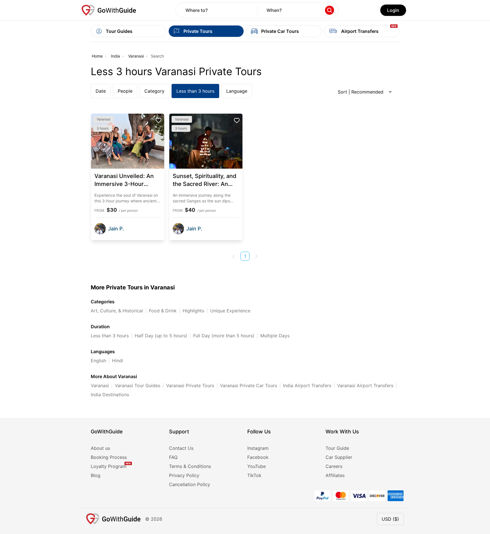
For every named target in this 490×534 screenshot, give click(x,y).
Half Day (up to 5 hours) (161, 335)
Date (101, 91)
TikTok (254, 475)
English (98, 360)
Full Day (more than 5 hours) (223, 335)
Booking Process (109, 457)
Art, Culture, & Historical (117, 310)
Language (236, 91)
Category (154, 91)
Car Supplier (339, 457)
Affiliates (335, 475)
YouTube (256, 466)
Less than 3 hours (195, 91)
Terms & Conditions (190, 466)
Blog (95, 475)
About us (100, 448)
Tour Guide (337, 448)
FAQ (173, 457)
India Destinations (110, 394)
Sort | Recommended (360, 92)
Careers (334, 466)
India (115, 56)
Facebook (258, 457)
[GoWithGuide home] (109, 10)
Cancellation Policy (189, 484)
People (125, 91)
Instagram (258, 448)
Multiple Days (275, 335)
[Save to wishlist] (158, 120)
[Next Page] (256, 256)
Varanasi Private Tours (190, 385)
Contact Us (181, 448)
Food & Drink (163, 310)
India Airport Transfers (307, 385)
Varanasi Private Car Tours (248, 385)
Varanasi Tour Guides (137, 385)
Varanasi (136, 56)
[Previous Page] (233, 256)
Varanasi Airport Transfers (365, 385)
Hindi (117, 360)
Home (97, 56)
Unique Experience (230, 310)
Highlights (193, 310)
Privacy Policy (184, 475)
